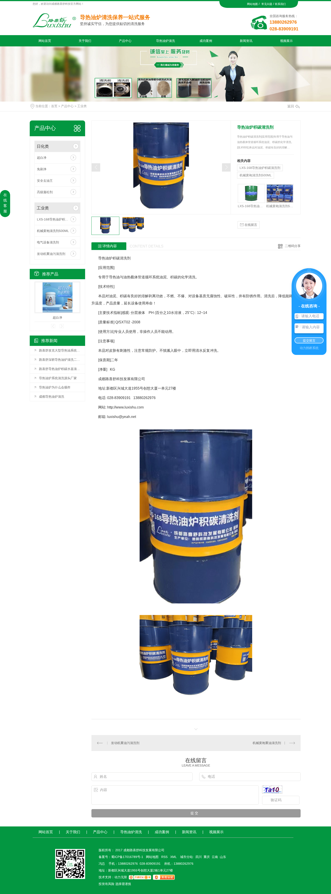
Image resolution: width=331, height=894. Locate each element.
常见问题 (266, 4)
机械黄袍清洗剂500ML (53, 231)
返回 (290, 106)
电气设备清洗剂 (48, 242)
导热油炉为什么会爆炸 (54, 387)
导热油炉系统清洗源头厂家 (58, 378)
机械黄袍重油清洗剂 (267, 743)
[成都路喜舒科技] (56, 19)
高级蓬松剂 (45, 192)
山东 (223, 857)
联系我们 (280, 4)
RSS (164, 857)
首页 (54, 106)
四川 (198, 857)
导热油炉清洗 (165, 41)
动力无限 (120, 877)
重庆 (207, 857)
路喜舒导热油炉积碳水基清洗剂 (59, 369)
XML (173, 857)
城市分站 (186, 857)
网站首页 (45, 41)
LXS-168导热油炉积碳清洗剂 (57, 219)
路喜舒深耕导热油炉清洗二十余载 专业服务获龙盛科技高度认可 (59, 359)
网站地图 (252, 4)
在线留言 (250, 225)
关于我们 (85, 41)
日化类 (43, 146)
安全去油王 (45, 180)
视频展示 (286, 41)
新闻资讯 (246, 41)
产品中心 (125, 41)
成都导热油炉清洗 (51, 396)
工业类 (82, 106)
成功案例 (206, 41)
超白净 (41, 157)
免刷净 (41, 169)
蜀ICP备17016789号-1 (127, 857)
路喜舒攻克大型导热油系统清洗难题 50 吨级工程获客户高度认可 (59, 350)
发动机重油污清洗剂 (51, 254)
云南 (215, 857)
